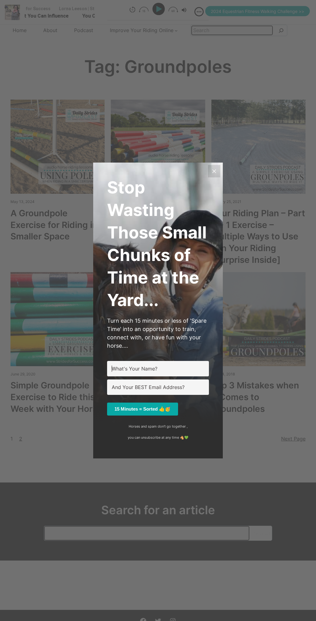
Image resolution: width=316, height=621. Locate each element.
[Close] (214, 171)
